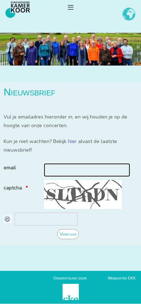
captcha (13, 187)
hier (72, 141)
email (10, 167)
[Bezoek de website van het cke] (71, 291)
